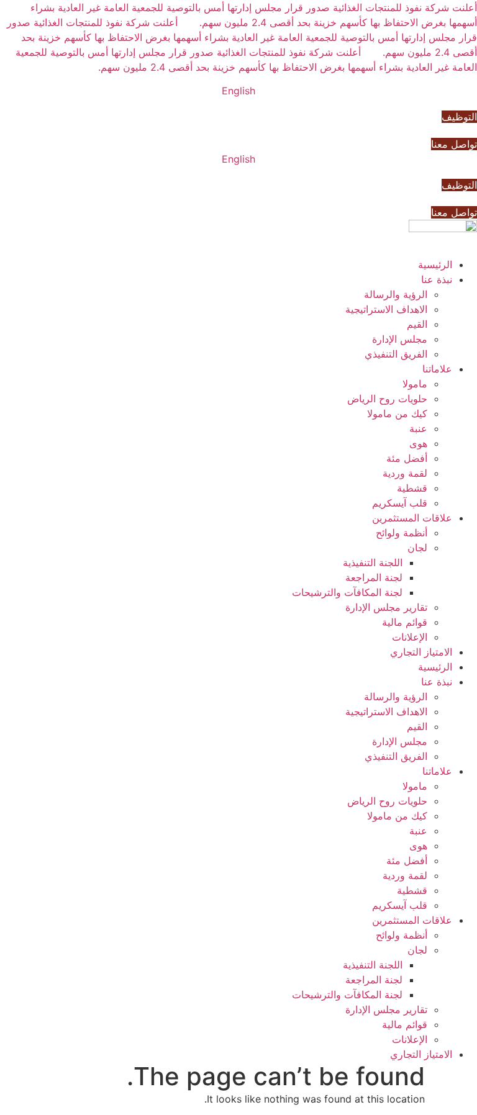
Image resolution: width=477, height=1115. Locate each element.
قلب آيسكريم (399, 503)
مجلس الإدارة (399, 339)
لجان (417, 547)
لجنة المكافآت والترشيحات (347, 592)
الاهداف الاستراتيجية (386, 309)
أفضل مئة (406, 458)
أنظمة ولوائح (401, 532)
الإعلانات (409, 637)
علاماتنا (437, 369)
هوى (418, 443)
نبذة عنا (436, 279)
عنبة (418, 428)
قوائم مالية (404, 622)
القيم (417, 324)
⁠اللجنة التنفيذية (372, 562)
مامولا (414, 383)
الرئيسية (435, 264)
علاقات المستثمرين (412, 518)
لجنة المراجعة (373, 577)
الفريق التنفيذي (396, 354)
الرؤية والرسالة (395, 294)
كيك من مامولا (397, 413)
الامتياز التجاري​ (421, 652)
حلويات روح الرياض (387, 398)
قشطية (412, 488)
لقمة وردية (405, 473)
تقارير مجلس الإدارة (386, 607)
